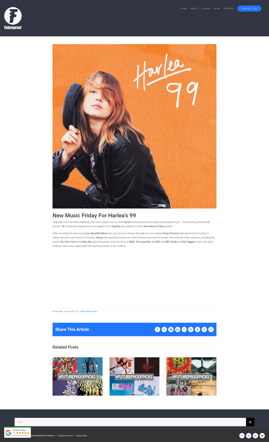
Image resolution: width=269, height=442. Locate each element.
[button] (55, 376)
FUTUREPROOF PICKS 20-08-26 (130, 376)
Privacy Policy (81, 436)
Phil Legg (58, 311)
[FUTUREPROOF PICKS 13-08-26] (191, 376)
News (94, 311)
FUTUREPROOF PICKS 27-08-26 (73, 376)
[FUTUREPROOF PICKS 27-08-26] (78, 376)
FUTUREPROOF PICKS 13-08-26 (187, 376)
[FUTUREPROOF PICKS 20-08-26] (135, 376)
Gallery (82, 376)
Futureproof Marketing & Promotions (40, 436)
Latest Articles (86, 311)
